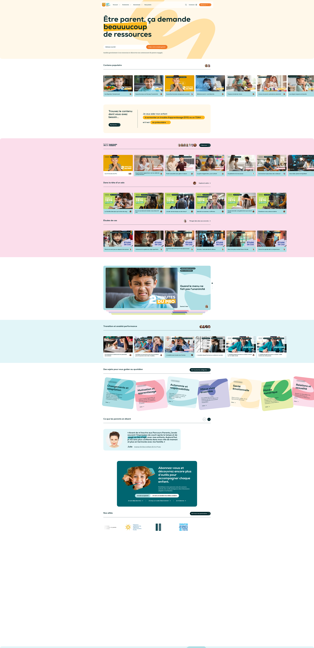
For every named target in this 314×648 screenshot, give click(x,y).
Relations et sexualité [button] (176, 156)
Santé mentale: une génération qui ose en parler (240, 211)
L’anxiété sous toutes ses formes (175, 355)
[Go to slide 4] (212, 288)
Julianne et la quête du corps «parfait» (146, 249)
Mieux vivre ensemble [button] (151, 77)
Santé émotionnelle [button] (201, 77)
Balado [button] (199, 338)
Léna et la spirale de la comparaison (269, 249)
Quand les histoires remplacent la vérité (178, 94)
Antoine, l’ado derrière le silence (206, 249)
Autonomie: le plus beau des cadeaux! (269, 173)
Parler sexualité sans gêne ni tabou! (176, 173)
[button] (206, 65)
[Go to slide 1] (212, 283)
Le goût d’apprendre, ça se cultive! (207, 173)
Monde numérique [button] (298, 156)
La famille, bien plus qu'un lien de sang (116, 211)
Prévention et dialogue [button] (186, 156)
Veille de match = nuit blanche (205, 94)
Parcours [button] (107, 194)
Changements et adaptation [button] (141, 196)
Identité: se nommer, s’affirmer (206, 211)
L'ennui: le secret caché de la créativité (269, 94)
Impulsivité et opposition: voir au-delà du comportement (147, 173)
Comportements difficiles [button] (110, 77)
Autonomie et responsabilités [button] (269, 156)
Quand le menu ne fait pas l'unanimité (146, 94)
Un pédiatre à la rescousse (235, 173)
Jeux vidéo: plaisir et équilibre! (298, 173)
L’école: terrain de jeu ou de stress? (176, 211)
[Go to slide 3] (212, 286)
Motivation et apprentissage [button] (264, 77)
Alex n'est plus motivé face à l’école (238, 249)
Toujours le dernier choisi (235, 94)
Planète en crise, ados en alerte (267, 211)
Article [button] (106, 338)
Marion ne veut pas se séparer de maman (117, 249)
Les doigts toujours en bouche (298, 94)
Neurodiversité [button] (155, 156)
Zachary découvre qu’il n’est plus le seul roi (177, 249)
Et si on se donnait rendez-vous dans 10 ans (147, 211)
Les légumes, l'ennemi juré (112, 94)
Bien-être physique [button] (120, 77)
